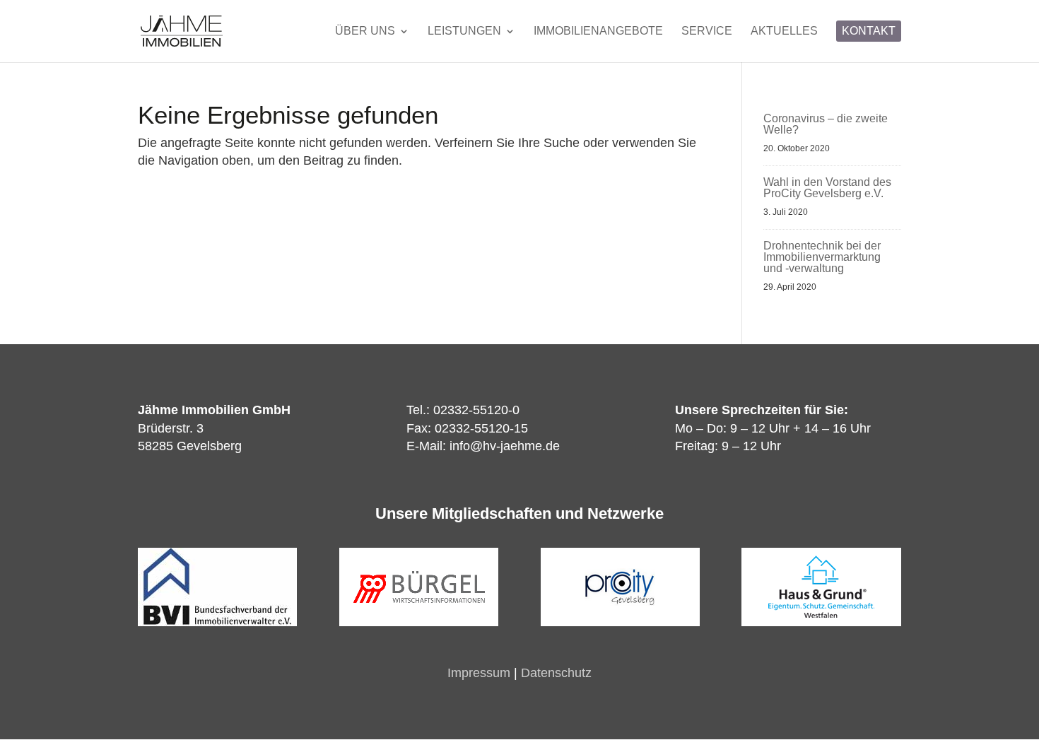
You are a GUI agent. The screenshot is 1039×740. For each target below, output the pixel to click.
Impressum (478, 673)
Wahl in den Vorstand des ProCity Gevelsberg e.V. (827, 187)
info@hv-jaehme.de (505, 446)
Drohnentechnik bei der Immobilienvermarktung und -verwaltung (822, 257)
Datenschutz (556, 673)
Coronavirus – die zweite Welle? (825, 124)
